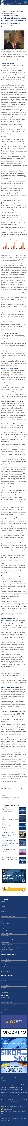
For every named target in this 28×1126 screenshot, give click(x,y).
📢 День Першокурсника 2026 (9, 849)
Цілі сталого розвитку (6, 1012)
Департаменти (4, 906)
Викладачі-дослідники (6, 999)
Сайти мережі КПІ (5, 956)
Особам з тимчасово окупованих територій (11, 982)
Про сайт (3, 1085)
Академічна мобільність (6, 944)
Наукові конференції (5, 961)
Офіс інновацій (4, 935)
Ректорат (3, 901)
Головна (3, 8)
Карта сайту (8, 1085)
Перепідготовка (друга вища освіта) (9, 947)
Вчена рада (3, 904)
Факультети (3, 911)
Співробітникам (4, 992)
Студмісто (3, 928)
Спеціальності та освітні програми (9, 1004)
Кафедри (3, 913)
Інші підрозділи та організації (8, 916)
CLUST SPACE (4, 1009)
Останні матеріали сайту (11, 805)
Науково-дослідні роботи (6, 964)
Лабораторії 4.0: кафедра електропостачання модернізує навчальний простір (9, 834)
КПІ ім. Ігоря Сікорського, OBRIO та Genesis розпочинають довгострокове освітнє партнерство (10, 817)
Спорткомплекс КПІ (5, 926)
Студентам (3, 987)
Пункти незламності (7, 1109)
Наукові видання (5, 959)
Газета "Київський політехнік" (8, 969)
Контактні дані (4, 1084)
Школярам (3, 977)
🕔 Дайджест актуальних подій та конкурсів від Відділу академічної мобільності (10, 825)
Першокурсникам (5, 985)
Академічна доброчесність (7, 1002)
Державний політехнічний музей (8, 921)
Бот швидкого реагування (13, 1101)
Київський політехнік (5, 797)
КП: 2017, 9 (3, 792)
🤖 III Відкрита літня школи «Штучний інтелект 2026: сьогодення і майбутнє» (8, 809)
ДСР (2, 793)
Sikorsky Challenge (5, 997)
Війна (2, 1007)
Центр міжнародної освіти (7, 951)
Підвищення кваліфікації (7, 949)
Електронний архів (5, 966)
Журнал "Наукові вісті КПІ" (7, 971)
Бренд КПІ (23, 1084)
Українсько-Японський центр (8, 930)
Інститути (3, 909)
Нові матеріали (15, 1085)
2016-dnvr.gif (4, 788)
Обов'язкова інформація (14, 1084)
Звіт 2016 (3, 795)
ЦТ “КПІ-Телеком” (5, 923)
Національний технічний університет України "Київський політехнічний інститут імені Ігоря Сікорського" (13, 2)
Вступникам (4, 980)
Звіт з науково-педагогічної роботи (8, 799)
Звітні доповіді (16, 797)
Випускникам (4, 990)
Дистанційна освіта (5, 942)
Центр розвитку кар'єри (6, 933)
